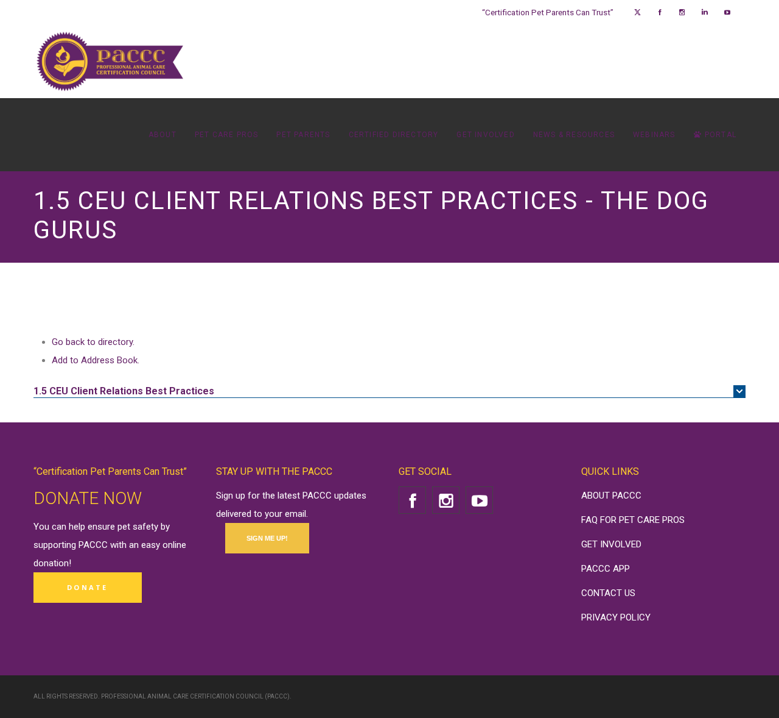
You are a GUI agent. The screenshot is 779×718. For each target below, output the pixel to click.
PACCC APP (605, 568)
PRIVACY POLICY (616, 617)
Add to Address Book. (95, 360)
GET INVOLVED (611, 544)
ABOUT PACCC (611, 495)
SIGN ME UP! (267, 538)
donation (51, 563)
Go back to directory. (93, 341)
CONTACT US (608, 593)
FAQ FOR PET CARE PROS (633, 519)
